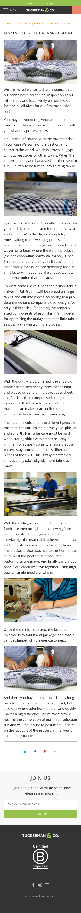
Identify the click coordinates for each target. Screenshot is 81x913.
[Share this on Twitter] (25, 751)
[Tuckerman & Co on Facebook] (33, 885)
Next (70, 23)
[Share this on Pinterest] (45, 751)
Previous (56, 23)
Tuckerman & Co (45, 896)
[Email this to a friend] (55, 751)
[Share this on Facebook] (35, 751)
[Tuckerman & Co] (40, 10)
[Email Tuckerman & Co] (47, 885)
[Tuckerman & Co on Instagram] (40, 885)
